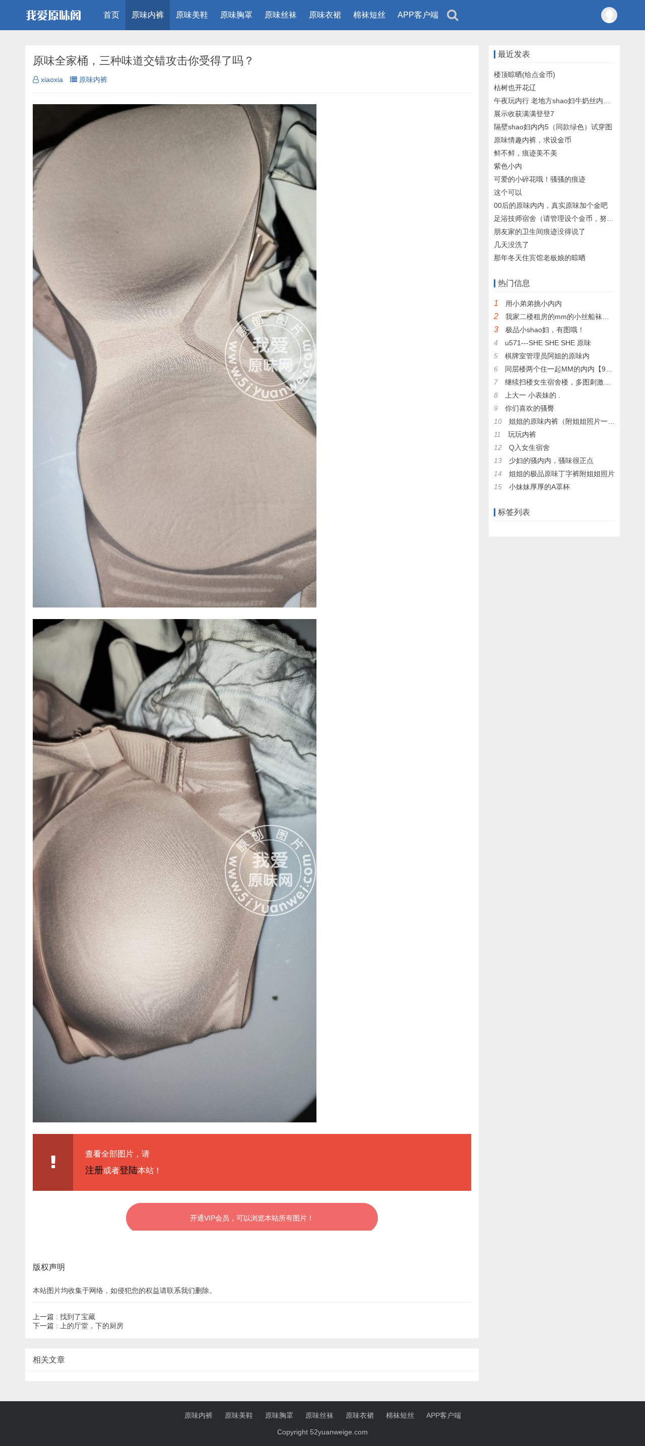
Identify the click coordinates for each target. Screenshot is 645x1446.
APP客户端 (418, 15)
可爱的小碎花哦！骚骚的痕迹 (540, 179)
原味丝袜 (281, 15)
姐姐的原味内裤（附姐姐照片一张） (565, 421)
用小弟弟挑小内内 (533, 303)
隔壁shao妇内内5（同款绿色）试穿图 (553, 127)
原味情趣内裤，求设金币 (532, 140)
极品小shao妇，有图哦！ (545, 330)
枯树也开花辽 (515, 88)
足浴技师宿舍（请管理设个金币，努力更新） (564, 218)
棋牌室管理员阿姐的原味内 (547, 356)
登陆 (128, 1170)
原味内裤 (148, 15)
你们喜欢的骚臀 (529, 408)
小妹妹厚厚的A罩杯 (539, 487)
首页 (111, 15)
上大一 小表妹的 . (532, 395)
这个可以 (508, 192)
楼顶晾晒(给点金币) (524, 74)
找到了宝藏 (64, 1317)
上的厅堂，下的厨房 (78, 1326)
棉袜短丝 (369, 15)
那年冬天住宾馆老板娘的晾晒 (540, 258)
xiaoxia (52, 79)
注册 (94, 1170)
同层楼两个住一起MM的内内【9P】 (561, 369)
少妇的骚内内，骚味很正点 (551, 460)
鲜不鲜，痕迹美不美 (525, 153)
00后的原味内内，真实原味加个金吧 (551, 205)
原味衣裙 (325, 15)
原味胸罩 (236, 15)
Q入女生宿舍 (529, 447)
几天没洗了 (511, 245)
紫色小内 (508, 166)
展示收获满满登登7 (524, 114)
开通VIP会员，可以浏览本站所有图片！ (252, 1218)
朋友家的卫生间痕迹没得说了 (540, 231)
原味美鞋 (192, 15)
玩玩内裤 (522, 434)
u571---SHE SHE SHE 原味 (548, 343)
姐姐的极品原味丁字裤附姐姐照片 (562, 474)
